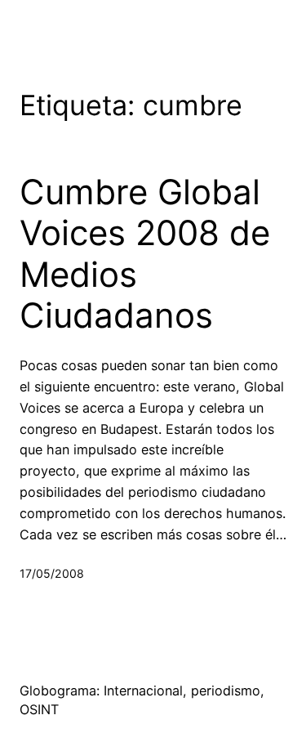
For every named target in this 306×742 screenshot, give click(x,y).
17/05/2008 (52, 573)
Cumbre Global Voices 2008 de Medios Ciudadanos (145, 254)
